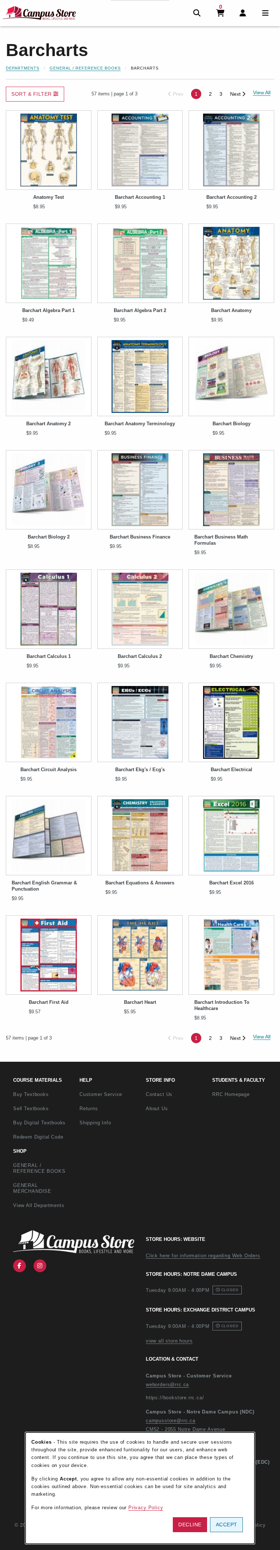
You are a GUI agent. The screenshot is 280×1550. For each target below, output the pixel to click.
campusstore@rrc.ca (170, 1420)
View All (262, 1037)
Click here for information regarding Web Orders (203, 1255)
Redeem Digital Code (38, 1137)
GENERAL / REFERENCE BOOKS (39, 1168)
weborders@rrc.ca (167, 1384)
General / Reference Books (85, 68)
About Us (157, 1108)
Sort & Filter (32, 94)
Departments (22, 68)
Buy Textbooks (31, 1094)
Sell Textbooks (31, 1108)
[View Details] (49, 150)
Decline (190, 1524)
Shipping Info (95, 1122)
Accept (226, 1524)
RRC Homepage (242, 1094)
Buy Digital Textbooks (39, 1122)
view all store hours (169, 1341)
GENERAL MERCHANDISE (32, 1188)
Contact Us (159, 1094)
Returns (88, 1108)
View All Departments (39, 1205)
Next (236, 94)
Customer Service (100, 1094)
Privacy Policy (145, 1507)
